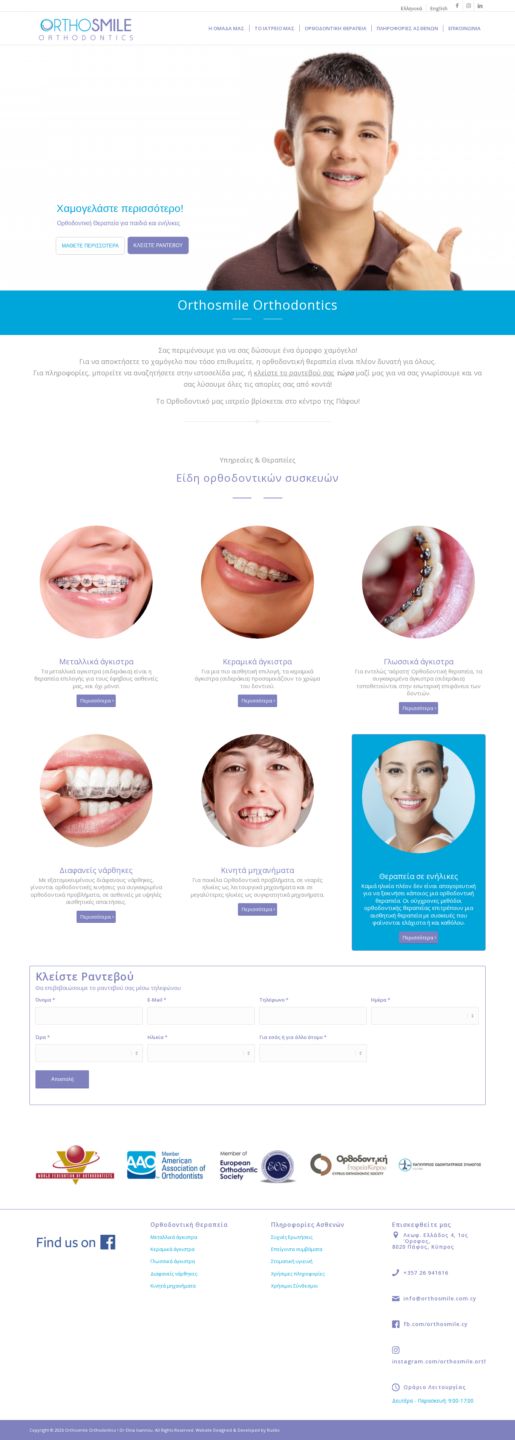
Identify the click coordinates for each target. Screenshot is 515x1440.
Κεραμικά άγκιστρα (172, 1249)
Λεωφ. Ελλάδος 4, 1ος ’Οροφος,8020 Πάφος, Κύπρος (430, 1240)
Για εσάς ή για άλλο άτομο (292, 1037)
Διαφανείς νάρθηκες (173, 1273)
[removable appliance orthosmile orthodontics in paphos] (257, 790)
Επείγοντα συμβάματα (296, 1249)
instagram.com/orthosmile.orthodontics (453, 1361)
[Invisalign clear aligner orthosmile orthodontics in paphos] (96, 790)
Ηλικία (157, 1037)
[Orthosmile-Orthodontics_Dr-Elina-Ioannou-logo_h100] (85, 28)
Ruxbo (273, 1430)
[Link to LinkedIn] (480, 5)
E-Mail (156, 999)
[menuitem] (411, 8)
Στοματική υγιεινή (292, 1261)
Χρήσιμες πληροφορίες (298, 1273)
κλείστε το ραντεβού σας (294, 372)
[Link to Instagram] (468, 5)
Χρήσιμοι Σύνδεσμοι (294, 1285)
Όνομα (45, 999)
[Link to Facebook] (457, 5)
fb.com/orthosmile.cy (435, 1324)
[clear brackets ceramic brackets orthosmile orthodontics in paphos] (257, 582)
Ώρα (42, 1037)
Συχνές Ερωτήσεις (292, 1237)
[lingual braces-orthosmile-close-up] (418, 582)
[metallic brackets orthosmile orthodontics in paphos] (96, 582)
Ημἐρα (380, 999)
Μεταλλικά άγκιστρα (173, 1237)
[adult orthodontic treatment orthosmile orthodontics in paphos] (418, 796)
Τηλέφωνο (273, 999)
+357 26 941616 (425, 1272)
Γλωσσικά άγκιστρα (172, 1261)
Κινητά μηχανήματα (173, 1285)
